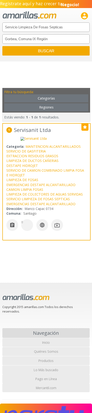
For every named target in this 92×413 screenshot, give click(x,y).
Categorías (46, 98)
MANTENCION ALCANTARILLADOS (53, 146)
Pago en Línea (46, 379)
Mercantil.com (46, 388)
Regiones (46, 107)
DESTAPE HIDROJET (22, 165)
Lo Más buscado (46, 370)
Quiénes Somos (46, 351)
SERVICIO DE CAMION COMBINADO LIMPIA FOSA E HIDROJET (45, 172)
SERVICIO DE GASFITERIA (26, 151)
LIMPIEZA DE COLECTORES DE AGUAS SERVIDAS (44, 194)
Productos (46, 360)
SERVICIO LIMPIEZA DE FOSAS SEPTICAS (38, 199)
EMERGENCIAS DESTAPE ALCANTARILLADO (40, 185)
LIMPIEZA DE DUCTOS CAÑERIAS (32, 160)
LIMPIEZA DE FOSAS (22, 180)
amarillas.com (29, 15)
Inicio (46, 342)
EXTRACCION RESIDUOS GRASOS (32, 156)
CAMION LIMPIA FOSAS (24, 189)
